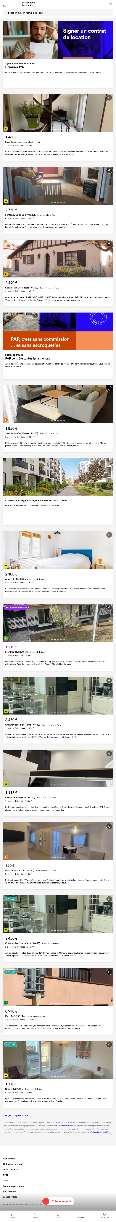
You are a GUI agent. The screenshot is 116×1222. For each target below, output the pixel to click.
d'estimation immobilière (100, 1132)
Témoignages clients (13, 1186)
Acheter (11, 1217)
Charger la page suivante (15, 1115)
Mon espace (104, 1217)
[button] (51, 128)
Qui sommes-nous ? (13, 1164)
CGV (5, 1180)
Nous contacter (11, 1169)
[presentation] (6, 114)
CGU (5, 1175)
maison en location (63, 1126)
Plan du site (9, 1158)
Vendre (35, 1217)
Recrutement (10, 1191)
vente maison (71, 1129)
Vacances (81, 1217)
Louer (58, 1217)
